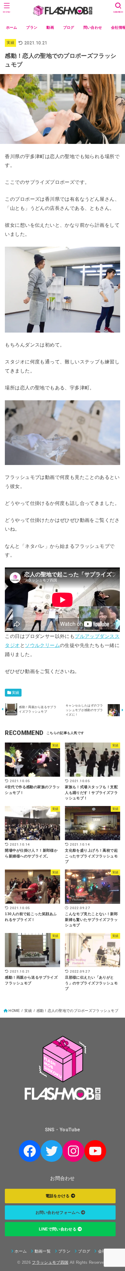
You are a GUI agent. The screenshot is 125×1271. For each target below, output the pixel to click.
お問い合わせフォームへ (58, 1212)
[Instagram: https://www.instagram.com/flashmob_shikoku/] (73, 1151)
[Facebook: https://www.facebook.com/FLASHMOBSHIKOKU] (30, 1151)
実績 (10, 43)
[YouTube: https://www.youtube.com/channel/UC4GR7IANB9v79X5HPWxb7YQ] (95, 1151)
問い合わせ (92, 27)
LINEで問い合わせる (58, 1229)
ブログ (68, 27)
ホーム (11, 27)
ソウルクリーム (42, 645)
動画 (50, 27)
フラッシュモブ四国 (50, 1262)
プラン (31, 27)
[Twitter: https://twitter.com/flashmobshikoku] (51, 1151)
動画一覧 (43, 1251)
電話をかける (58, 1196)
